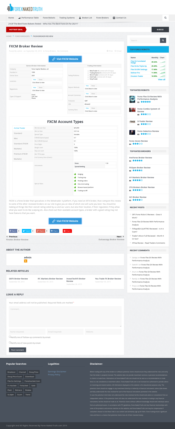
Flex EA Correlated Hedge (138, 62)
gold (33, 385)
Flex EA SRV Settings (139, 69)
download (29, 376)
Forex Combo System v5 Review (148, 110)
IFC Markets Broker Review (50, 278)
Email (119, 51)
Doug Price (33, 372)
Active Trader (19, 128)
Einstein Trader (137, 76)
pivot (10, 390)
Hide (34, 79)
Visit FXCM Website (67, 59)
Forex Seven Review (138, 141)
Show (40, 79)
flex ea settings (14, 381)
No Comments (62, 51)
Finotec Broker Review (17, 239)
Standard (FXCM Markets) (21, 146)
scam (19, 394)
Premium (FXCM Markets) (20, 156)
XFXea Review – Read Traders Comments (148, 243)
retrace (18, 390)
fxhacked (24, 385)
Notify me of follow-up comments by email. (31, 337)
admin (19, 51)
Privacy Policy (54, 374)
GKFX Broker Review (18, 278)
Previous (13, 236)
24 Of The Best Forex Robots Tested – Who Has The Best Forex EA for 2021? (43, 24)
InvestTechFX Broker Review (75, 279)
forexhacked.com (32, 381)
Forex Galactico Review (148, 131)
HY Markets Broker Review (141, 177)
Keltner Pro (135, 73)
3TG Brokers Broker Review (141, 187)
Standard (18, 133)
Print (111, 51)
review (28, 390)
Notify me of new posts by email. (26, 343)
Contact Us (121, 18)
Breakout (11, 372)
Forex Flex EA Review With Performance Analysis (149, 97)
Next (119, 236)
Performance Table (30, 18)
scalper (11, 394)
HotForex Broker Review (140, 157)
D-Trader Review (144, 121)
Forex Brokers (102, 18)
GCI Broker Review (137, 197)
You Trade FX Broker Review (108, 278)
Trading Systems (67, 18)
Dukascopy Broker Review (111, 239)
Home (11, 18)
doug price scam (15, 376)
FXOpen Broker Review (139, 167)
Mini (16, 138)
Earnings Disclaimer (57, 371)
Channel (22, 372)
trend (27, 394)
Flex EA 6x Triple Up (139, 66)
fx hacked (12, 385)
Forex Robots (49, 18)
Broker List (87, 18)
